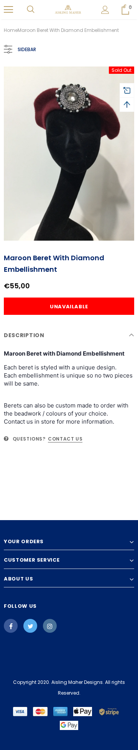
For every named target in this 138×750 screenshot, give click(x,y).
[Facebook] (11, 626)
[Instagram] (50, 626)
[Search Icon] (30, 9)
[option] (69, 154)
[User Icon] (105, 10)
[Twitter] (30, 626)
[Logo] (68, 10)
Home (11, 30)
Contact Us (65, 439)
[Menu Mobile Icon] (8, 9)
